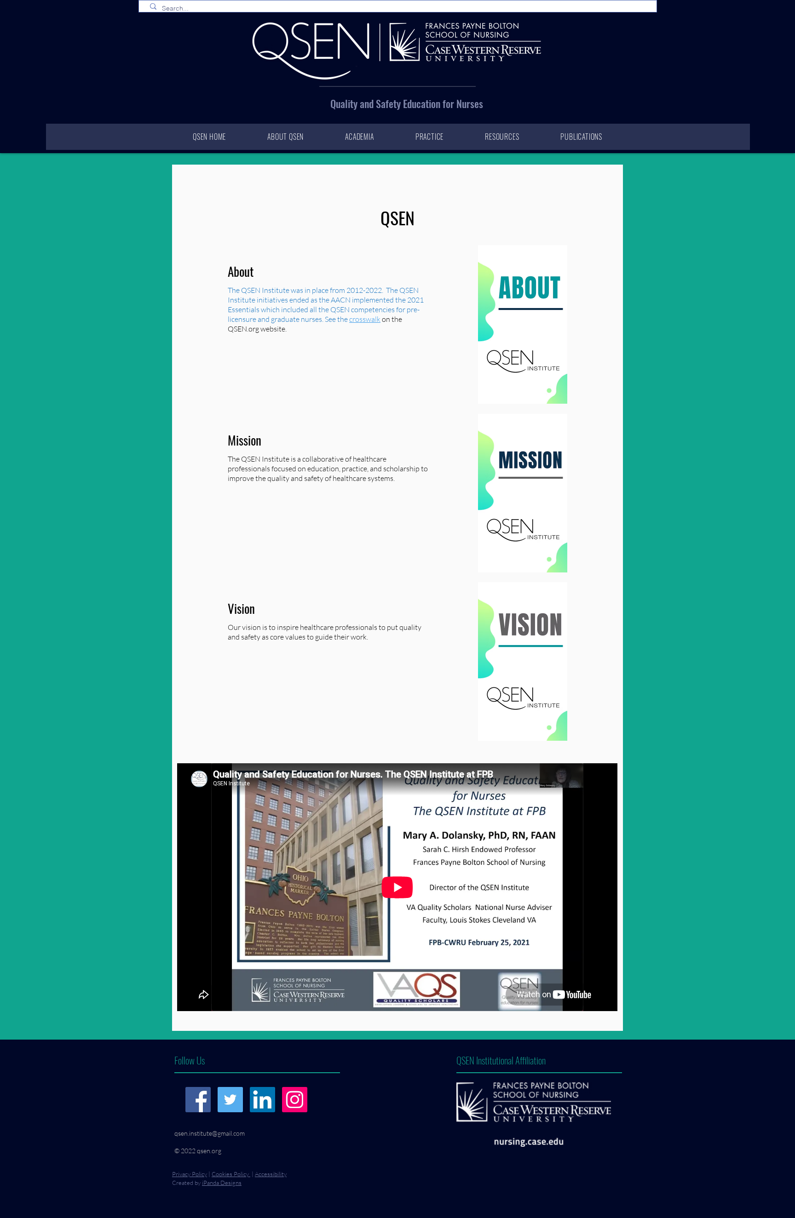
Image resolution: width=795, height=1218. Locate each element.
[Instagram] (294, 1099)
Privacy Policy (189, 1174)
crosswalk (364, 319)
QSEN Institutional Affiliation (501, 1060)
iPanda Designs (222, 1182)
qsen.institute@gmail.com (209, 1133)
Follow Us (189, 1060)
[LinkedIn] (262, 1099)
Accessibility (271, 1174)
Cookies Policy (231, 1174)
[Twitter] (230, 1099)
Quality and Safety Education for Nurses (406, 103)
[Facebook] (198, 1099)
